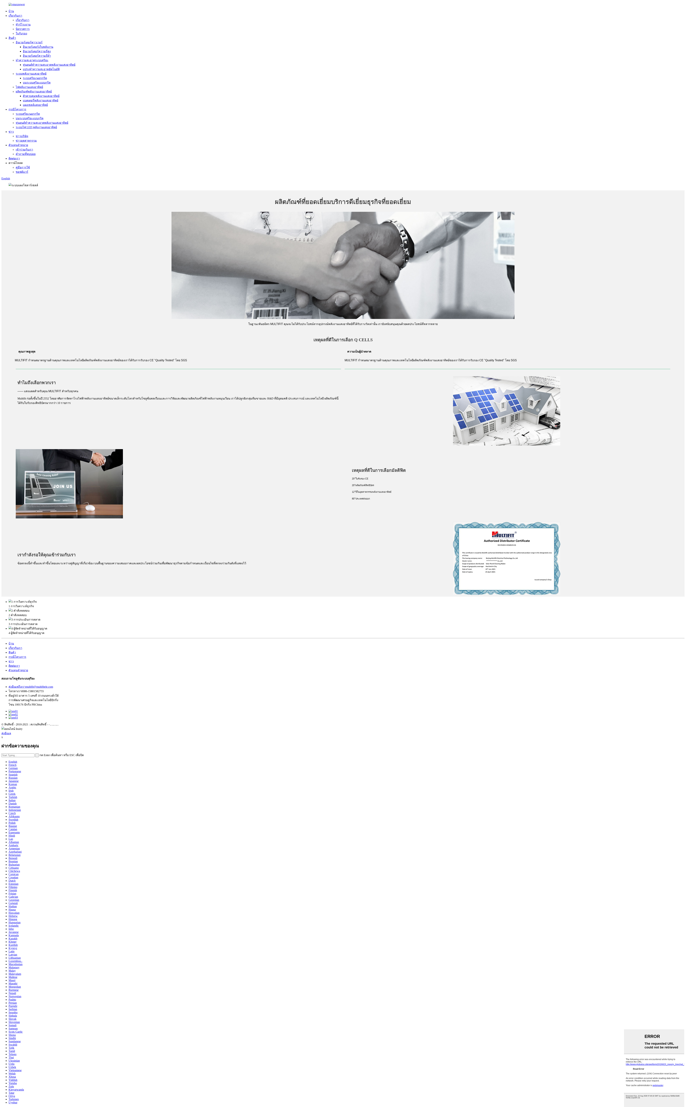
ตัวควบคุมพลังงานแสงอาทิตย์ (41, 96)
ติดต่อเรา (14, 158)
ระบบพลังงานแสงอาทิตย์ (31, 73)
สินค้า (12, 37)
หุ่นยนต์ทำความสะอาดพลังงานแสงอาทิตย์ (49, 64)
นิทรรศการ (23, 29)
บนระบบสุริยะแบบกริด (37, 82)
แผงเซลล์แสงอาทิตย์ (35, 104)
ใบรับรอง (21, 33)
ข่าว (11, 131)
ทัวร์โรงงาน (23, 24)
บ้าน (11, 11)
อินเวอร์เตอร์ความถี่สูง (37, 51)
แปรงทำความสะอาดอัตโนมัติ (41, 69)
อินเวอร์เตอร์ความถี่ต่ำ (37, 55)
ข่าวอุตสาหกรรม (26, 140)
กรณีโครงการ (17, 109)
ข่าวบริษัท (22, 136)
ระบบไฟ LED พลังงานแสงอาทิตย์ (36, 127)
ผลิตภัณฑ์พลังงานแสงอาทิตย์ (34, 91)
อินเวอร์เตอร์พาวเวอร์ (29, 42)
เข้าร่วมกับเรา (24, 149)
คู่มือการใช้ (23, 167)
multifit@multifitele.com (31, 686)
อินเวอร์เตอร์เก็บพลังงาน (38, 46)
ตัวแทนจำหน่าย (18, 145)
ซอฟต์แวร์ (22, 171)
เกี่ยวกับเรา (15, 15)
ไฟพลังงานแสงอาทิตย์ (29, 87)
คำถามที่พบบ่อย (26, 154)
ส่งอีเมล (6, 733)
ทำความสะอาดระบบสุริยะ (32, 60)
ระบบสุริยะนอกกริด (35, 78)
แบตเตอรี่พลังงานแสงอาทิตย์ (40, 100)
